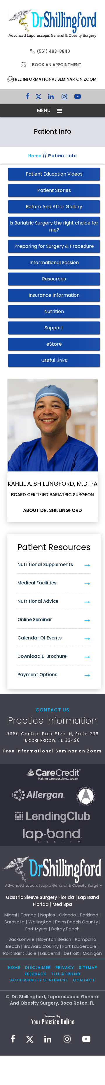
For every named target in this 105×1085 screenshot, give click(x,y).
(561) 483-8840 (53, 51)
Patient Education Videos (54, 174)
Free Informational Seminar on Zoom (55, 79)
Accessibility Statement (39, 980)
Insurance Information (54, 295)
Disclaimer (38, 967)
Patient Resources (54, 547)
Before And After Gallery (54, 206)
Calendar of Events (40, 638)
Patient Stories (54, 190)
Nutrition (54, 311)
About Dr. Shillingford (52, 510)
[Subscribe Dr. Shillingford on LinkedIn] (50, 97)
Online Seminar (35, 619)
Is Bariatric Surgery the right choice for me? (54, 226)
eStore (54, 344)
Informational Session (54, 262)
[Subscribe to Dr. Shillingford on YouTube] (77, 97)
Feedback (35, 974)
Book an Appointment (56, 65)
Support (54, 327)
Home (34, 156)
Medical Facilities (37, 583)
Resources (54, 278)
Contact (84, 980)
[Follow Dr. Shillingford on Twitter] (38, 97)
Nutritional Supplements (45, 564)
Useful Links (54, 360)
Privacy (64, 967)
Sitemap (88, 967)
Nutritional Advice (38, 601)
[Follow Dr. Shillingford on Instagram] (64, 97)
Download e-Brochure (42, 656)
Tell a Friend (65, 974)
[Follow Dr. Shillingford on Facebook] (27, 97)
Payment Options (37, 675)
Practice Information (52, 720)
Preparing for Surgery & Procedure (54, 246)
